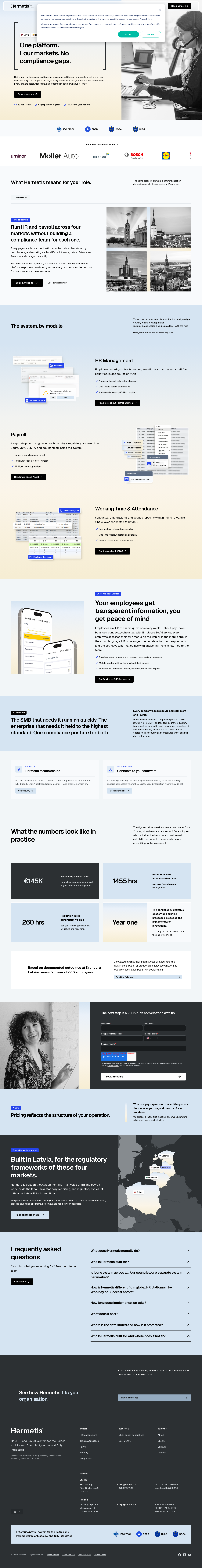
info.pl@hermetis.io (126, 1504)
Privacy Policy (84, 1554)
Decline (150, 34)
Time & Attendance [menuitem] (89, 1440)
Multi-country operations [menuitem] (131, 1435)
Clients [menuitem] (161, 1440)
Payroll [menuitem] (83, 1446)
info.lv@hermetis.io (126, 1484)
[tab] (20, 197)
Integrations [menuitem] (86, 1458)
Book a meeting (115, 1076)
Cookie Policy (100, 1554)
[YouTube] (189, 1554)
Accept (128, 34)
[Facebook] (179, 1554)
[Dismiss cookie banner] (160, 10)
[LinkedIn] (184, 1554)
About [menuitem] (161, 1435)
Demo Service (68, 1554)
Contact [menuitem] (162, 1446)
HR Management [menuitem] (88, 1435)
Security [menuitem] (84, 1452)
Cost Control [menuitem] (125, 1440)
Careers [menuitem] (162, 1452)
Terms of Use (53, 1554)
